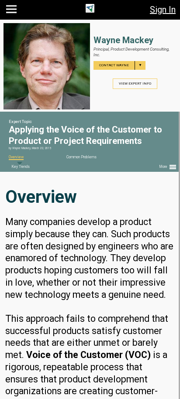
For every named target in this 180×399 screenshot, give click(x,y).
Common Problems (81, 157)
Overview (16, 157)
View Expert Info (135, 83)
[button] (12, 11)
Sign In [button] (163, 9)
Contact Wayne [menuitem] (120, 65)
